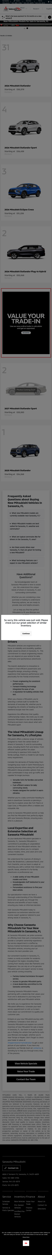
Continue (26, 634)
